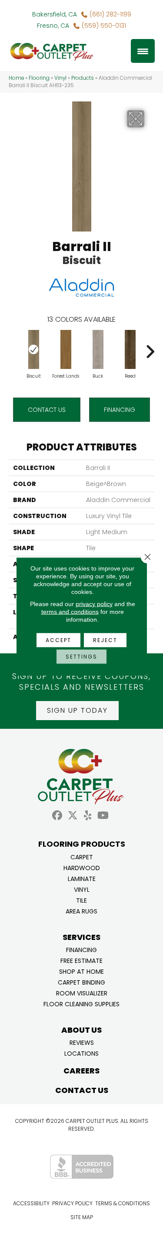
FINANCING (119, 409)
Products (82, 78)
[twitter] (73, 815)
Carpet (81, 856)
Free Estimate (81, 960)
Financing (81, 949)
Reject (105, 640)
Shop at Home (81, 971)
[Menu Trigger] (143, 51)
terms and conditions (70, 611)
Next (149, 347)
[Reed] (130, 349)
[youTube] (103, 815)
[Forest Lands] (66, 349)
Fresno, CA (53, 25)
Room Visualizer (81, 992)
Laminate (82, 878)
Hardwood (81, 867)
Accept (58, 640)
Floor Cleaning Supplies (81, 1003)
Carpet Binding (81, 981)
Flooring (39, 78)
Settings (81, 656)
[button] (77, 710)
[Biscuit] (33, 349)
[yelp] (88, 815)
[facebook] (57, 815)
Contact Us (47, 409)
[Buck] (98, 349)
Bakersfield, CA (54, 14)
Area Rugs (81, 910)
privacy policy (94, 603)
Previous (13, 347)
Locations (81, 1053)
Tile (81, 900)
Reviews (82, 1042)
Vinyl (60, 78)
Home (16, 78)
